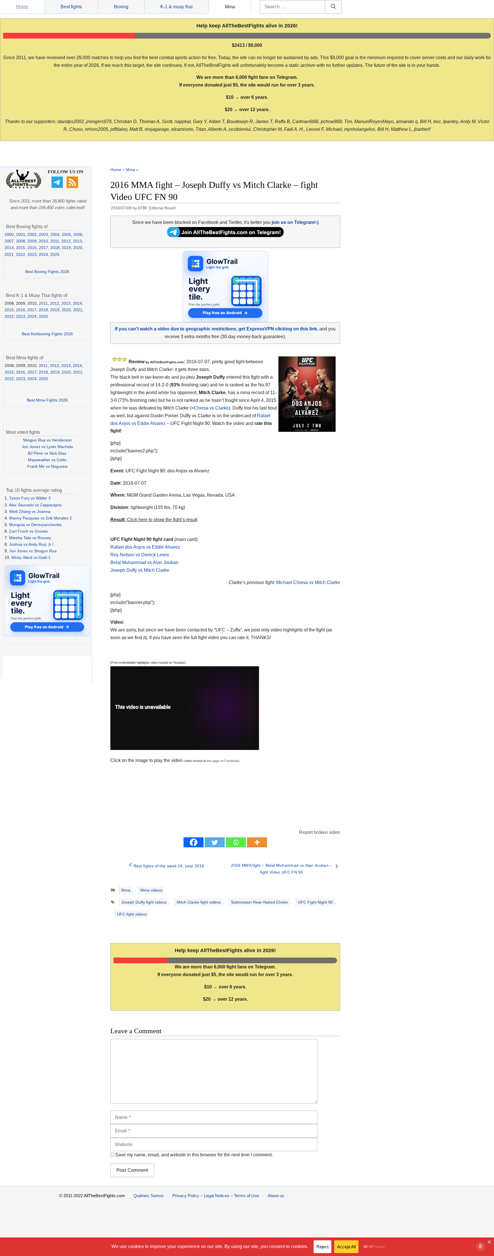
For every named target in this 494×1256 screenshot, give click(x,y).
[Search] (333, 7)
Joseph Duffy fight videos (144, 902)
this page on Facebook (222, 761)
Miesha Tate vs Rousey (30, 537)
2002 (32, 234)
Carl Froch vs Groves (28, 531)
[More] (257, 842)
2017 (43, 247)
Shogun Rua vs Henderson (47, 440)
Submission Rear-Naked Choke (259, 902)
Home (22, 6)
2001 (20, 234)
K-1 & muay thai (176, 6)
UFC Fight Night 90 (315, 902)
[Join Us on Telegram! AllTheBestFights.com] (225, 235)
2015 (20, 247)
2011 (54, 241)
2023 (32, 254)
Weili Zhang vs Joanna (29, 511)
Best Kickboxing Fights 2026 (47, 334)
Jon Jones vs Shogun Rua (33, 551)
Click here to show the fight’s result (153, 519)
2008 (20, 241)
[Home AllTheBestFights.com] (23, 187)
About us (276, 1195)
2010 (43, 241)
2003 (43, 234)
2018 (54, 247)
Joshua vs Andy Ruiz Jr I (31, 544)
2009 (32, 241)
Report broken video (319, 832)
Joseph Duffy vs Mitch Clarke (139, 570)
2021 (9, 254)
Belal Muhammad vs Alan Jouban (144, 562)
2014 (9, 247)
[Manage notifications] (480, 1246)
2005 (66, 234)
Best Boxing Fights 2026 (47, 271)
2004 (54, 234)
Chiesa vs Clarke (211, 408)
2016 (32, 247)
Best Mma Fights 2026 (47, 400)
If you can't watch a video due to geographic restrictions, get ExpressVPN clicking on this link (216, 328)
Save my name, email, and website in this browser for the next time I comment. (194, 1154)
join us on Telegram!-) (295, 222)
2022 (20, 254)
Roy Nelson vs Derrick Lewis (139, 554)
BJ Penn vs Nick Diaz (47, 453)
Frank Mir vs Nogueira (47, 466)
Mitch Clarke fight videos (199, 902)
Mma (230, 6)
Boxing (121, 6)
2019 (66, 247)
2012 (66, 241)
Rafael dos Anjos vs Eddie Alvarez (145, 547)
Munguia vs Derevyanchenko (35, 524)
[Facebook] (194, 842)
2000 (9, 234)
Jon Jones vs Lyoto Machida (47, 446)
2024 (43, 254)
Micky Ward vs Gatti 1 (31, 557)
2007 (9, 241)
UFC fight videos (132, 914)
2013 (77, 241)
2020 (77, 247)
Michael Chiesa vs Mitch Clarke (308, 582)
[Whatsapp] (236, 842)
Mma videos (151, 890)
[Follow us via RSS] (73, 186)
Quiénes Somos (149, 1195)
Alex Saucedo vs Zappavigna (35, 505)
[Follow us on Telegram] (57, 186)
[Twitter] (215, 842)
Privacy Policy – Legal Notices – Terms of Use (215, 1195)
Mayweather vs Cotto (47, 460)
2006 (77, 234)
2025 (54, 254)
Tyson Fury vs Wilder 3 (30, 498)
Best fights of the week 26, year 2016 (169, 866)
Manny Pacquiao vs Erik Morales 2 (40, 518)
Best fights (71, 6)
